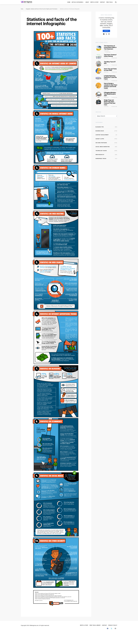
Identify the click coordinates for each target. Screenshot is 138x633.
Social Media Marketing (103, 146)
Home (68, 2)
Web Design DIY (100, 154)
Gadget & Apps (100, 138)
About (87, 2)
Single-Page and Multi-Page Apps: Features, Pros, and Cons (109, 102)
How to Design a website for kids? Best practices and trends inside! (110, 86)
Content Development (102, 134)
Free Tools (109, 2)
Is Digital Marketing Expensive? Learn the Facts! (110, 77)
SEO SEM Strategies (101, 142)
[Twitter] (106, 34)
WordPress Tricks (101, 158)
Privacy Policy (112, 625)
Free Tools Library (95, 625)
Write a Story (94, 2)
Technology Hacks (101, 150)
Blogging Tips (100, 126)
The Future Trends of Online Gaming (110, 55)
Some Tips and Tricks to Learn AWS (110, 69)
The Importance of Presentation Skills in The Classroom (110, 47)
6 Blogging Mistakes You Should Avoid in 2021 (110, 94)
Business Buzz (100, 130)
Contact (102, 2)
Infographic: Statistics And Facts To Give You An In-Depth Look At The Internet (41, 8)
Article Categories (77, 2)
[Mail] (109, 34)
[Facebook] (104, 34)
